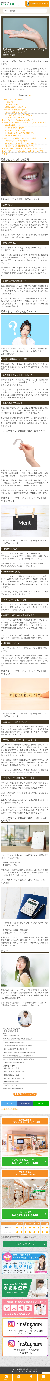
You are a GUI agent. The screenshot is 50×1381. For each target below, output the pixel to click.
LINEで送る (41, 1103)
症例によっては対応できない (16, 141)
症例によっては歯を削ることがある (19, 146)
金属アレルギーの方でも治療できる (19, 133)
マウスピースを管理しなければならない (21, 143)
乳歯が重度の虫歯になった (16, 107)
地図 (31, 1379)
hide (29, 95)
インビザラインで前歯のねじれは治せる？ (18, 120)
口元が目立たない (12, 125)
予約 (18, 1379)
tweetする (9, 1103)
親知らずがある (12, 104)
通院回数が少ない (13, 135)
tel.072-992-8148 (25, 1214)
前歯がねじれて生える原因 (12, 99)
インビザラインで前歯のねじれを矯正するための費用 (22, 151)
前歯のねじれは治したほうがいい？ (16, 110)
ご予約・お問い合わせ (25, 1244)
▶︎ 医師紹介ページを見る (25, 1094)
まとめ (5, 154)
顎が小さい (10, 102)
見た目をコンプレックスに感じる (18, 115)
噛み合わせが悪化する (14, 117)
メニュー (44, 1379)
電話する (6, 1379)
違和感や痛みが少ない (14, 128)
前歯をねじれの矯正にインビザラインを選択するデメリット (25, 138)
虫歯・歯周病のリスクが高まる (17, 112)
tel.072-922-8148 (25, 1162)
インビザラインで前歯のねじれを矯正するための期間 (22, 148)
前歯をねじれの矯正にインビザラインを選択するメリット (24, 123)
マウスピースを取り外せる (16, 130)
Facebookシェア (25, 1103)
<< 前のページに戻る (9, 1109)
